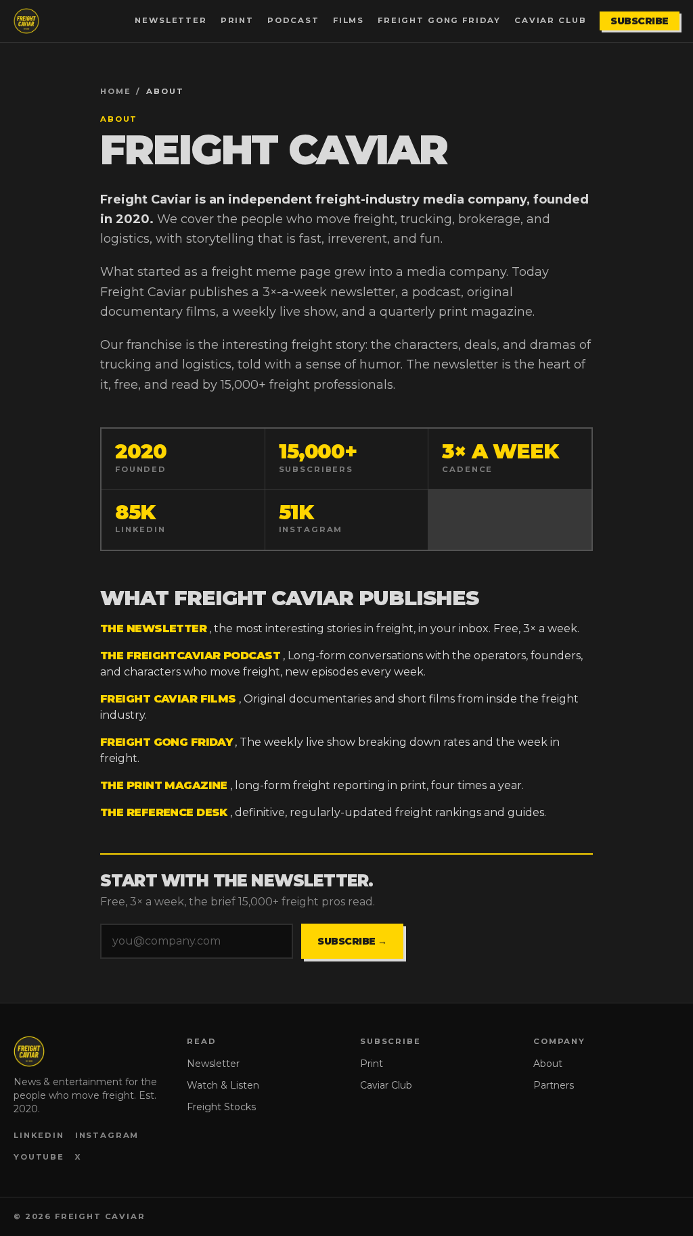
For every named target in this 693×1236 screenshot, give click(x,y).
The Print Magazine (163, 785)
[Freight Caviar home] (26, 21)
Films (348, 20)
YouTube (39, 1157)
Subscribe (639, 21)
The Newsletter (153, 628)
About (547, 1063)
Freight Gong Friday (439, 20)
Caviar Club (550, 20)
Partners (553, 1085)
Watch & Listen (223, 1085)
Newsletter (170, 20)
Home (115, 91)
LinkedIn (39, 1135)
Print (237, 20)
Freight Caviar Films (168, 698)
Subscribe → (352, 941)
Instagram (107, 1135)
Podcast (293, 20)
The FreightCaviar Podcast (190, 655)
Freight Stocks (221, 1107)
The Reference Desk (163, 812)
